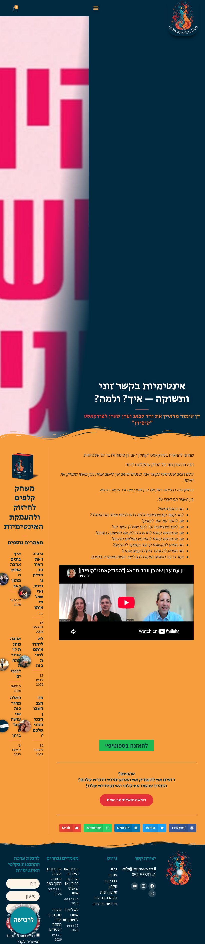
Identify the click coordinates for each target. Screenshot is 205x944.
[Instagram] (143, 886)
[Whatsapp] (152, 893)
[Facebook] (152, 886)
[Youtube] (134, 886)
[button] (96, 8)
